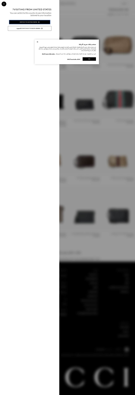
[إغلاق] (37, 42)
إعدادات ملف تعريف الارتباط (73, 59)
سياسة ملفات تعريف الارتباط (48, 54)
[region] (67, 52)
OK (89, 59)
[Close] (4, 4)
